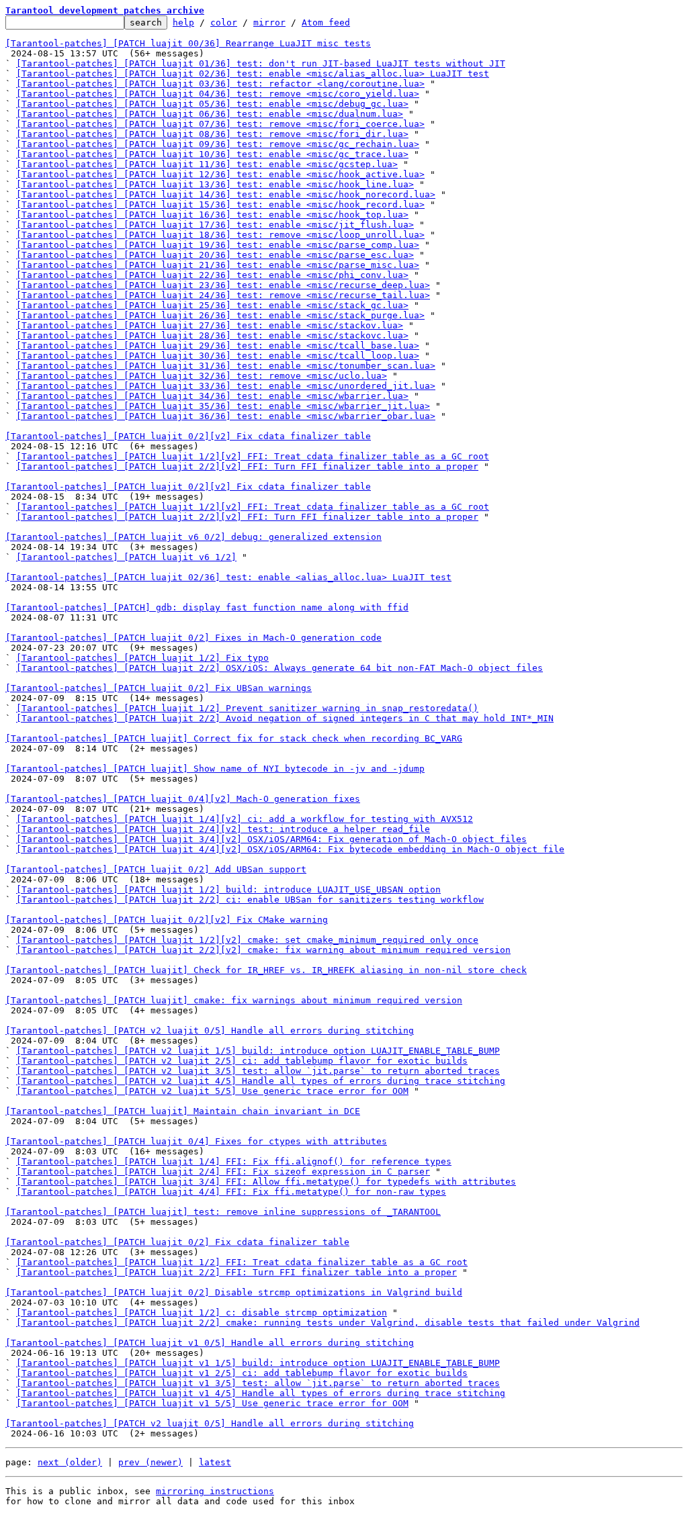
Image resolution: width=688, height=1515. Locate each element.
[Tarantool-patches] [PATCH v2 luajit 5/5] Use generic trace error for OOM (212, 1091)
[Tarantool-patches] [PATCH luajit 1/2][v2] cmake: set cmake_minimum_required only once (247, 940)
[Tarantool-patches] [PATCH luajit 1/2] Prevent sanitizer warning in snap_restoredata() (247, 708)
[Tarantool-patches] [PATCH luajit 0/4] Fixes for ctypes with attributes (196, 1141)
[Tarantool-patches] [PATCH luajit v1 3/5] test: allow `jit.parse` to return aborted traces (258, 1383)
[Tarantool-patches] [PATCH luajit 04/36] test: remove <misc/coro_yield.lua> (217, 94)
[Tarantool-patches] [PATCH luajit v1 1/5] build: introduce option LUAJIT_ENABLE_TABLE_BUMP (258, 1363)
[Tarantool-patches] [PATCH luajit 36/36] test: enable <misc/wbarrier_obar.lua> (225, 416)
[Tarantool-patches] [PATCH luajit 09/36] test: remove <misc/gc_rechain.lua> (217, 144)
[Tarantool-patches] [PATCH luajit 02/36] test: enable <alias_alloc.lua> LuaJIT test (228, 577)
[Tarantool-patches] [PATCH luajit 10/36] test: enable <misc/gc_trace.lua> (212, 154)
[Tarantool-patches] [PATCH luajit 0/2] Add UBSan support (155, 869)
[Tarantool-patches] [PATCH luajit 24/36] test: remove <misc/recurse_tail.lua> (223, 295)
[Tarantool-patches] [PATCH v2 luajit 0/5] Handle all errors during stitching (209, 1030)
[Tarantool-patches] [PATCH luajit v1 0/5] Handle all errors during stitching (209, 1343)
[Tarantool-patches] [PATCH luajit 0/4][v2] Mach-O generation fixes (182, 799)
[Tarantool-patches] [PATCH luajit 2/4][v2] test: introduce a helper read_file (223, 829)
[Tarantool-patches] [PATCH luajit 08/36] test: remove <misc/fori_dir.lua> (212, 134)
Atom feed (326, 22)
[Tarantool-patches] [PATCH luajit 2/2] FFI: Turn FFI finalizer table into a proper (236, 1272)
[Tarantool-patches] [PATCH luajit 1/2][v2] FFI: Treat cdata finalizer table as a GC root (252, 456)
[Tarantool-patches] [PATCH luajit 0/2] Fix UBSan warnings (158, 688)
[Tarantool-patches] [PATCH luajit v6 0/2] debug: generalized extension (193, 537)
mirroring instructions (215, 1491)
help (183, 22)
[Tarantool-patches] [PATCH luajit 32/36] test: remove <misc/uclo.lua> (201, 376)
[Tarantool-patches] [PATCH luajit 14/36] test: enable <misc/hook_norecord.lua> (225, 194)
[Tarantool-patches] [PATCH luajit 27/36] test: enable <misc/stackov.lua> (209, 325)
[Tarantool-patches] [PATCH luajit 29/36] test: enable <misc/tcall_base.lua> (217, 345)
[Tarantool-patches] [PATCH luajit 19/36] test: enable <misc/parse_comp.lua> (217, 245)
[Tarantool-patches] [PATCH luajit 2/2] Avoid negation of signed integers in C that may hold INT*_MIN (285, 718)
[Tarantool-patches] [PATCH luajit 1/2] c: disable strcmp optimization (201, 1312)
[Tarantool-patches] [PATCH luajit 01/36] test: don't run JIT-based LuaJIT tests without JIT (260, 63)
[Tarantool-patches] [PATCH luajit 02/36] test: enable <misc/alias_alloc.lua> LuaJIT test (252, 73)
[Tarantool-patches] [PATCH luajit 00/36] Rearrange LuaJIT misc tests (188, 43)
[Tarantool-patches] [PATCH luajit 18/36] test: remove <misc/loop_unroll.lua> (220, 235)
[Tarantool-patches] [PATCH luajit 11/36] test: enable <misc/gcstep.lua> (207, 164)
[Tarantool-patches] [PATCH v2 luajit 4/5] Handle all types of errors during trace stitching (260, 1081)
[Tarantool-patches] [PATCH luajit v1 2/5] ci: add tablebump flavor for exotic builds (242, 1373)
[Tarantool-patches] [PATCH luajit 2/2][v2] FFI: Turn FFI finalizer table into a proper (247, 466)
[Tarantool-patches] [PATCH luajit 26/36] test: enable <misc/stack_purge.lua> (220, 315)
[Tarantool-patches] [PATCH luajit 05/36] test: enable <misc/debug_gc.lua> (212, 104)
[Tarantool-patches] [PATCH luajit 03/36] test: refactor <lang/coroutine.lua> (220, 84)
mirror (269, 22)
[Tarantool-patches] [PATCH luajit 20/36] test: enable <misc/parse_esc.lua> (215, 255)
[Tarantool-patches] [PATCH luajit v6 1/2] (126, 557)
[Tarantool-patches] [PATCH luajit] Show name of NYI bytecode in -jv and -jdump (215, 769)
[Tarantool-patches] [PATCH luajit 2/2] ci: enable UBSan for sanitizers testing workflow (250, 899)
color (223, 22)
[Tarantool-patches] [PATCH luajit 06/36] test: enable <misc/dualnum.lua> (209, 114)
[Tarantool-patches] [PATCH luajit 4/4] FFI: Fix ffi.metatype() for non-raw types (231, 1192)
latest (215, 1462)
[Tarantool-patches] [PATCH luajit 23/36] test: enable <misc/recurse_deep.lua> (223, 285)
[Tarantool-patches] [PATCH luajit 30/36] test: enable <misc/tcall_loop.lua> (217, 356)
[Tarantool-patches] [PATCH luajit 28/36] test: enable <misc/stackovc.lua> (212, 335)
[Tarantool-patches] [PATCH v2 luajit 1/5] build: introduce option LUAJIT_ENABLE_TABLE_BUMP (258, 1051)
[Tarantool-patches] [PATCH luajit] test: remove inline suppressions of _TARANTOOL (223, 1212)
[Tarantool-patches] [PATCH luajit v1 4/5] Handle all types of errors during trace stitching (260, 1393)
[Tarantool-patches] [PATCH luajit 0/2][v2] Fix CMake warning (166, 920)
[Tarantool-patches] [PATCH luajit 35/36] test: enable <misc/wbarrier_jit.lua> (223, 406)
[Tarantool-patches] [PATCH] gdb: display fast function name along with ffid (206, 607)
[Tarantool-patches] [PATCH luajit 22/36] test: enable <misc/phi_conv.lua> (212, 275)
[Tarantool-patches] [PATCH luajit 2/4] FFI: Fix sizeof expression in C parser (223, 1171)
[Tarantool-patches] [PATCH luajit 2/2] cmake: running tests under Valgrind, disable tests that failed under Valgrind (328, 1323)
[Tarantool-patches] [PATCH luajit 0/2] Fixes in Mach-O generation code (193, 638)
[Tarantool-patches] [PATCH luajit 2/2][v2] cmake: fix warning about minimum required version (263, 950)
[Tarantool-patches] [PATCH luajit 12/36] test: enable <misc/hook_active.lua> (220, 174)
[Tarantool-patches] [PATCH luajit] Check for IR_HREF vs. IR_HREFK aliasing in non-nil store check (266, 970)
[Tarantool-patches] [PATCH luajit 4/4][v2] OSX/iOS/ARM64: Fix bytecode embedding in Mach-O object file (290, 849)
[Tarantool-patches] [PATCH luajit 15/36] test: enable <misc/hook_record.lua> (220, 204)
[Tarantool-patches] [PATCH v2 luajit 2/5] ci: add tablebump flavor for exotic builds (242, 1061)
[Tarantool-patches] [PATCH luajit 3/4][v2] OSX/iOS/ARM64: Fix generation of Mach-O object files (271, 839)
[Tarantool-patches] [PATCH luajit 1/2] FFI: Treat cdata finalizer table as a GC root (242, 1262)
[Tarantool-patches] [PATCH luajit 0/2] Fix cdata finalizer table (177, 1242)
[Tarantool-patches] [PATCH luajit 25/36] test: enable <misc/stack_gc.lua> (212, 305)
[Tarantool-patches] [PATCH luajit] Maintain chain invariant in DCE (182, 1111)
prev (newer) (150, 1462)
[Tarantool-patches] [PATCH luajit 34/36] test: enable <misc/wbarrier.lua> (212, 396)
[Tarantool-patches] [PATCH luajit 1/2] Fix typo (142, 658)
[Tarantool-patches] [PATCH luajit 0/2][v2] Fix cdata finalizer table (188, 436)
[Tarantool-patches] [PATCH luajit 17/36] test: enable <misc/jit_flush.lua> (215, 225)
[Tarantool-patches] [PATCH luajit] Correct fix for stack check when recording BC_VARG (233, 738)
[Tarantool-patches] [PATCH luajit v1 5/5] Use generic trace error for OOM (212, 1403)
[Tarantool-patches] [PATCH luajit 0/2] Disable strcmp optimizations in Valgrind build (233, 1292)
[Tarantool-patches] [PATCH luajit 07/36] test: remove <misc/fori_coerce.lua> (220, 124)
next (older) (70, 1462)
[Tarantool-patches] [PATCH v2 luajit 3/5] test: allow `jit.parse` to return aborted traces (258, 1071)
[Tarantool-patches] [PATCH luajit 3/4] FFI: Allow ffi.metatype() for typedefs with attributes (266, 1182)
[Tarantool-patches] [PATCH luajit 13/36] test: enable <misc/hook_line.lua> (215, 184)
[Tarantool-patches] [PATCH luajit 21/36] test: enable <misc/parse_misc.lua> (217, 265)
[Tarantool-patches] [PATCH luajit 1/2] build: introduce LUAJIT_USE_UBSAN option (228, 889)
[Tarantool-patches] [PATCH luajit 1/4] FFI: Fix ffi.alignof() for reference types (234, 1161)
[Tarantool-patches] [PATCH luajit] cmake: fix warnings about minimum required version (233, 1000)
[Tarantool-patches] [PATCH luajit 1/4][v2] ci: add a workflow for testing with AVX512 (244, 819)
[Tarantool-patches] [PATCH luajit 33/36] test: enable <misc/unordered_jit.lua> (225, 386)
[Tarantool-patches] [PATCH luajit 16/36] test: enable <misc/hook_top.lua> (212, 215)
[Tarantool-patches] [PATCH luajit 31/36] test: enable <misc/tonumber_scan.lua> (225, 366)
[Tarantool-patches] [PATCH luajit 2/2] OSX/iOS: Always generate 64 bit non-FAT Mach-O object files (279, 668)
